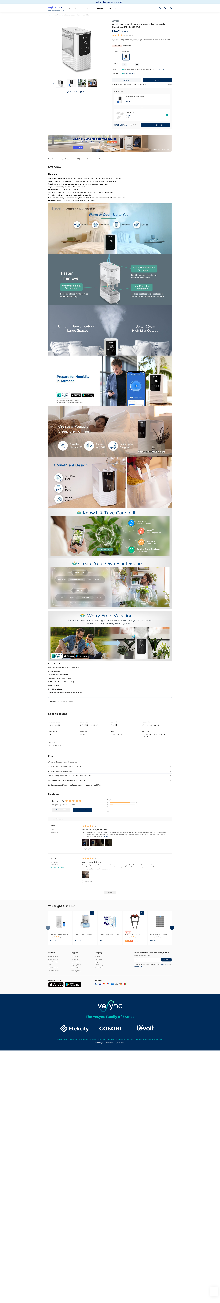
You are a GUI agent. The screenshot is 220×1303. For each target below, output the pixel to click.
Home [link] (50, 15)
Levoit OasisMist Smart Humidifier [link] (79, 15)
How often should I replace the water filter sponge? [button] (67, 780)
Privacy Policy (164, 964)
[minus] (124, 64)
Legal (65, 1039)
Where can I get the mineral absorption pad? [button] (64, 766)
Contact (59, 1039)
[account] (171, 8)
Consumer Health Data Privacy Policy (102, 1039)
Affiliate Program (100, 965)
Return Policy (75, 968)
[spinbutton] (130, 64)
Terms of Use (138, 966)
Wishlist (72, 92)
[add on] (167, 115)
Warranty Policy (76, 971)
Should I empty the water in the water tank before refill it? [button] (69, 776)
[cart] (165, 8)
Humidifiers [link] (56, 15)
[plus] (137, 64)
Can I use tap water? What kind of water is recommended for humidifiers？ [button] (75, 785)
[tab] (110, 762)
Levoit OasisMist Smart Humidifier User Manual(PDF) (65, 693)
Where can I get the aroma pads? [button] (60, 771)
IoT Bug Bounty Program (124, 1039)
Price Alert (125, 31)
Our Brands (86, 8)
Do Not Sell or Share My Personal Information (148, 1039)
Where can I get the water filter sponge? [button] (62, 762)
